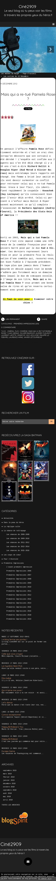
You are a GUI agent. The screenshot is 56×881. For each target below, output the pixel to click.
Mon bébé (6, 678)
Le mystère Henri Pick (12, 666)
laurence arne (16, 337)
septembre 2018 (9, 790)
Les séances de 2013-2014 (17, 547)
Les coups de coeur (12, 555)
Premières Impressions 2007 (18, 575)
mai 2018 (7, 797)
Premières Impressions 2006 (18, 571)
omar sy (21, 335)
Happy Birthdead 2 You (12, 727)
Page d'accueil (29, 74)
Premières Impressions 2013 (18, 599)
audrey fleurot (43, 333)
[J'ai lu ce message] (53, 874)
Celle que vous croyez (12, 654)
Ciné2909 (27, 6)
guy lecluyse (32, 335)
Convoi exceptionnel (11, 714)
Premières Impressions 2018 (18, 615)
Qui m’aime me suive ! (12, 690)
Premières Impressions (14, 563)
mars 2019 (7, 774)
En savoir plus (45, 879)
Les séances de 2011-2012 (17, 543)
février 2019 (8, 777)
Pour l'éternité (11, 559)
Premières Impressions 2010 (18, 587)
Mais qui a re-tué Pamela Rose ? (28, 96)
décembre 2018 (9, 784)
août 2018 (7, 793)
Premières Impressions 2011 (18, 591)
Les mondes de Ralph (10, 74)
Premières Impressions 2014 (18, 603)
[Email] (28, 861)
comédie (23, 331)
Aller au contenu (12, 5)
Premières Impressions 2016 (18, 611)
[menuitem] (11, 73)
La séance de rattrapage (15, 531)
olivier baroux (27, 333)
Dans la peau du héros (14, 523)
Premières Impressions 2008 (18, 579)
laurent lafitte (8, 335)
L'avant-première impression (19, 567)
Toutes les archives (11, 805)
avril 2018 (8, 800)
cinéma (10, 331)
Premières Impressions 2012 (18, 595)
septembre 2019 (9, 771)
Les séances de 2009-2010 (17, 539)
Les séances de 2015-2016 (17, 551)
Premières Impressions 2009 (18, 583)
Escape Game (8, 751)
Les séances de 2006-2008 (17, 534)
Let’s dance (7, 702)
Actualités (8, 518)
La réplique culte (12, 527)
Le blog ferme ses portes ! (14, 639)
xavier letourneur (33, 337)
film (17, 331)
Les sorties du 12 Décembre (16, 76)
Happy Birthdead (10, 739)
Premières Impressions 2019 (18, 619)
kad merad (13, 333)
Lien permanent (12, 319)
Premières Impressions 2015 (18, 607)
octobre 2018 (8, 787)
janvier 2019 (8, 780)
